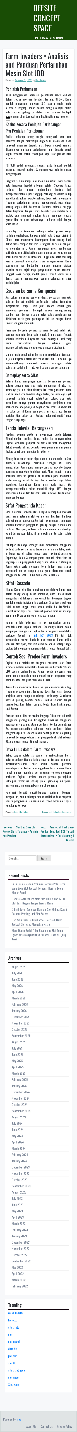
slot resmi (14, 1342)
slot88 (11, 1363)
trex (18, 1419)
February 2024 (20, 1155)
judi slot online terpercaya (60, 811)
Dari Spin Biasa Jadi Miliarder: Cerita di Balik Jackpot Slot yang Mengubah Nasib (37, 922)
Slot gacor (14, 1384)
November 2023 (20, 1173)
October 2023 (19, 1180)
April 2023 (18, 1217)
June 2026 (17, 979)
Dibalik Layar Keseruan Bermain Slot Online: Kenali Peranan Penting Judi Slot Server (39, 911)
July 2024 (17, 1123)
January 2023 (19, 1236)
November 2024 (21, 1098)
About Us (31, 1426)
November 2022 (20, 1248)
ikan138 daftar (16, 1313)
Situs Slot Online (21, 811)
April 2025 (18, 1067)
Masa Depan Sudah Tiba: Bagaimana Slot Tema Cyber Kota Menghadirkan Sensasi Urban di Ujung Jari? (39, 934)
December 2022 (21, 1242)
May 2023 (17, 1211)
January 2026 (19, 1011)
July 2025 (17, 1048)
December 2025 (21, 1017)
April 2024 (18, 1142)
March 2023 (18, 1223)
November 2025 (20, 1023)
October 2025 (19, 1029)
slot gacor (14, 1377)
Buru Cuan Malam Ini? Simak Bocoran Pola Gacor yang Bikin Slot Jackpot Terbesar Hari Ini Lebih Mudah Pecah (38, 888)
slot (10, 1334)
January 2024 (19, 1161)
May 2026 (17, 986)
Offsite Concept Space (47, 18)
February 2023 (20, 1230)
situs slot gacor (17, 1370)
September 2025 (21, 1036)
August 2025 (19, 1042)
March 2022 (18, 1280)
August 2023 (19, 1192)
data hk (12, 1349)
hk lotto (12, 1320)
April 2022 (18, 1274)
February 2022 (20, 1286)
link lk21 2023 (43, 635)
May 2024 (17, 1136)
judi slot (12, 1356)
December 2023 (21, 1167)
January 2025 (19, 1086)
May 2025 (17, 1061)
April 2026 (18, 992)
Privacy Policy (64, 1426)
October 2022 (19, 1255)
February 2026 (20, 1004)
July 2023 (17, 1198)
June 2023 (17, 1205)
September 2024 (21, 1111)
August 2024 (19, 1117)
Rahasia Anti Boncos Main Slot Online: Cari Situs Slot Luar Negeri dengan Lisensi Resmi (38, 901)
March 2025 (18, 1073)
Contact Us (46, 1426)
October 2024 (19, 1104)
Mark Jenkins (40, 80)
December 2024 (21, 1092)
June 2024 (17, 1130)
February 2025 (20, 1079)
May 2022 (17, 1267)
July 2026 (17, 973)
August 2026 (19, 967)
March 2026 (18, 998)
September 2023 (21, 1186)
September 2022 (21, 1261)
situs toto (13, 1327)
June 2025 (17, 1054)
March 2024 (19, 1148)
